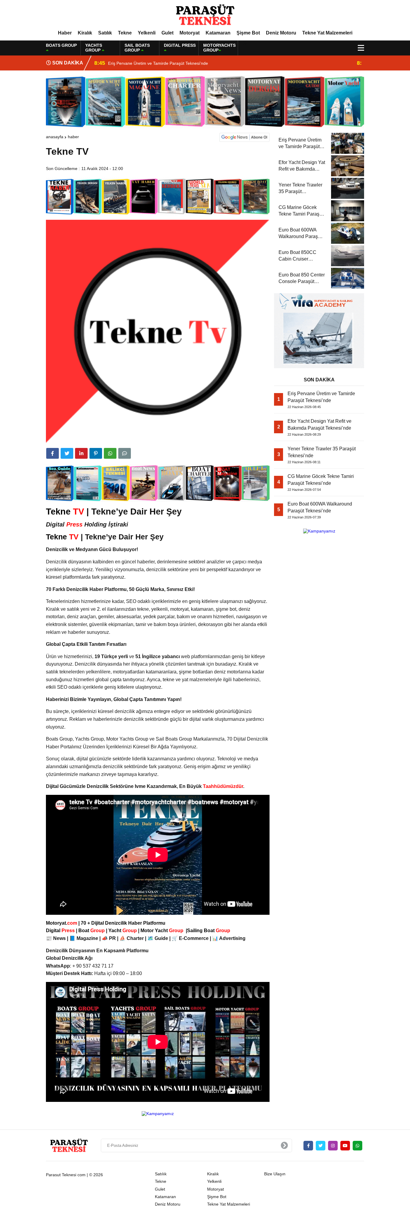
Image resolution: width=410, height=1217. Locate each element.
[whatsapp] (357, 1145)
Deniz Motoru (281, 32)
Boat (92, 930)
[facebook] (52, 453)
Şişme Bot (248, 32)
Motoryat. (61, 923)
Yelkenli (146, 32)
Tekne (125, 32)
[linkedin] (81, 453)
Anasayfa (54, 136)
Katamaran (218, 32)
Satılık (105, 32)
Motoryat (189, 32)
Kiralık (85, 32)
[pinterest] (95, 453)
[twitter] (67, 453)
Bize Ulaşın (274, 1173)
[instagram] (333, 1145)
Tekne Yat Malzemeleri (327, 32)
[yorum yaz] (124, 453)
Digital (61, 930)
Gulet (167, 32)
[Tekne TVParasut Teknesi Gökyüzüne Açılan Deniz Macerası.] (205, 14)
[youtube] (345, 1145)
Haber (65, 32)
